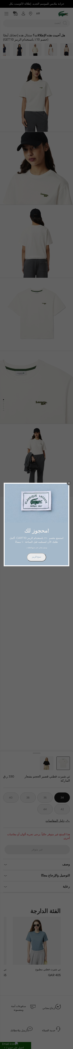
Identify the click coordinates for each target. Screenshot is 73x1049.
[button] (69, 483)
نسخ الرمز (36, 557)
